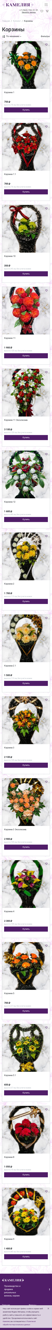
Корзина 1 (9, 92)
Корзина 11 (9, 338)
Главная (6, 21)
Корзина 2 (9, 584)
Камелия (6, 1321)
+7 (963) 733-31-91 (28, 10)
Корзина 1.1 (10, 174)
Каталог (17, 21)
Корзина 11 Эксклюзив (16, 420)
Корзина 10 (9, 256)
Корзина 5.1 (10, 1075)
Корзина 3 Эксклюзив (15, 829)
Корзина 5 (9, 993)
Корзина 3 (9, 747)
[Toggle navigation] (46, 4)
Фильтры (45, 36)
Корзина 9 (9, 1239)
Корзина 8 (9, 1157)
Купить (26, 110)
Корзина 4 (9, 911)
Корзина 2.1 (10, 665)
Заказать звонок (29, 12)
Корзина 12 (9, 502)
